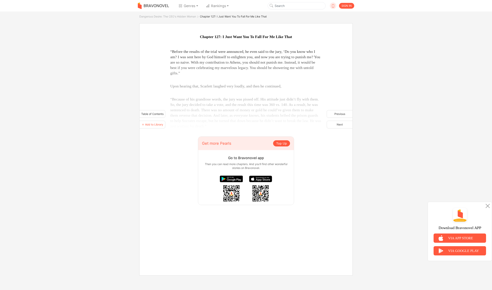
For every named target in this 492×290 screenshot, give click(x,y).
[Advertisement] (246, 232)
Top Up (281, 143)
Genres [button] (189, 6)
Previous (339, 114)
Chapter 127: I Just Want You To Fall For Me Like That (233, 16)
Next (340, 124)
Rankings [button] (218, 6)
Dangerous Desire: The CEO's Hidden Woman (167, 16)
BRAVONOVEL (156, 5)
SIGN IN (347, 5)
